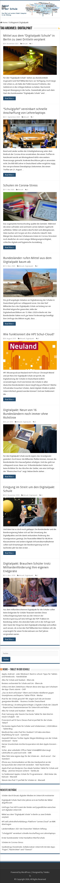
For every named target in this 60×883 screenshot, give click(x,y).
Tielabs (46, 872)
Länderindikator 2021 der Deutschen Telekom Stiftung (24, 829)
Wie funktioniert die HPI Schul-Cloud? (28, 334)
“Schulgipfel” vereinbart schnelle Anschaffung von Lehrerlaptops (28, 833)
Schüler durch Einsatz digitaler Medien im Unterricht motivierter (28, 795)
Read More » (9, 98)
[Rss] (30, 876)
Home (4, 22)
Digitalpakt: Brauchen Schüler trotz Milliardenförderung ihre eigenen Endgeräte (27, 567)
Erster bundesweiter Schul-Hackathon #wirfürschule (23, 838)
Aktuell (25, 44)
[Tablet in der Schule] (30, 9)
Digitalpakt (29, 266)
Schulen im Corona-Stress (20, 185)
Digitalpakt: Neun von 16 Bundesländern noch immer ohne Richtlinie (25, 413)
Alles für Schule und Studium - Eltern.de (18, 680)
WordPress (25, 872)
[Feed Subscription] (59, 28)
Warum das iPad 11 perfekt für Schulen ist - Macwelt (23, 780)
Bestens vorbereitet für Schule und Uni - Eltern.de (22, 683)
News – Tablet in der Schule (16, 669)
